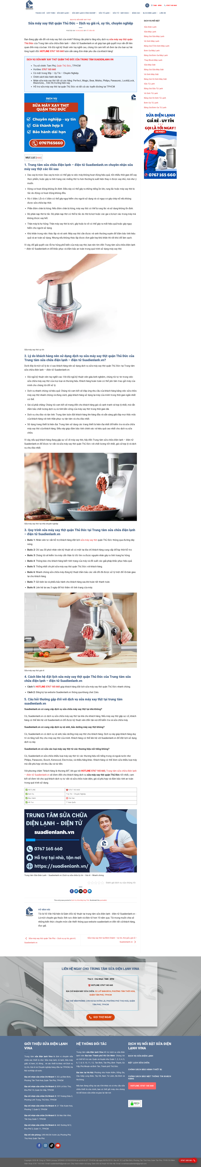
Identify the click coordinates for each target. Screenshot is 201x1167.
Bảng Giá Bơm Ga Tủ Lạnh (155, 107)
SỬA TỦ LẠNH (104, 13)
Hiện (39, 157)
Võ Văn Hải (90, 30)
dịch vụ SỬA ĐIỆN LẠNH (140, 1056)
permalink (103, 900)
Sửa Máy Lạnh (150, 32)
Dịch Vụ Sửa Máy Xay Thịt (80, 19)
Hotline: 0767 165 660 (142, 1086)
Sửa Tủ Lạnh (149, 84)
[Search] (147, 5)
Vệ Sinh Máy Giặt (151, 74)
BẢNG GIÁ (136, 13)
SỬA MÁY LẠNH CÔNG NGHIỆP (84, 13)
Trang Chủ (40, 13)
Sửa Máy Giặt (150, 65)
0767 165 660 (57, 51)
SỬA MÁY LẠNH (63, 13)
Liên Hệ (162, 13)
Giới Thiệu (51, 13)
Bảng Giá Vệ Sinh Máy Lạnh (156, 46)
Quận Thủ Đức (64, 65)
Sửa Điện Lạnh (150, 27)
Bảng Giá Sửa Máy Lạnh (154, 36)
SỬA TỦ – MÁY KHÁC (121, 13)
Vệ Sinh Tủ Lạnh (151, 93)
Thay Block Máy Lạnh (153, 60)
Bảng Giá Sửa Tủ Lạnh (153, 88)
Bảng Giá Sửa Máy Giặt (154, 69)
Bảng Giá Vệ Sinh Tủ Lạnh (155, 98)
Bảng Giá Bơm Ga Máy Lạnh (156, 55)
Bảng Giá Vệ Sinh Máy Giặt (155, 79)
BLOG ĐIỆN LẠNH (149, 13)
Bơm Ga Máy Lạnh (152, 50)
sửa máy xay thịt (88, 540)
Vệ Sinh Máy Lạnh (151, 41)
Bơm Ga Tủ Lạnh (151, 103)
